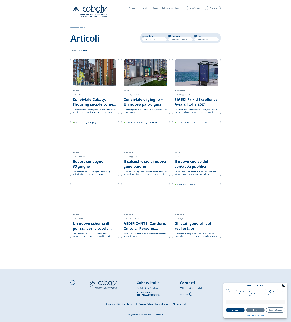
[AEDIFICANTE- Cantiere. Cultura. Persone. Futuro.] (145, 210)
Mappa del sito (180, 304)
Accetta (235, 310)
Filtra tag (197, 36)
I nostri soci (136, 17)
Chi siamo (133, 8)
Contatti (214, 8)
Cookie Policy (250, 315)
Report (76, 90)
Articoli (146, 8)
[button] (284, 285)
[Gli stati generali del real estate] (196, 210)
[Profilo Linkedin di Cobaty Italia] (191, 294)
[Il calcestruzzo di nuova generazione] (145, 148)
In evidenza (180, 90)
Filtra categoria (174, 36)
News (73, 50)
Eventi (155, 8)
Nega (255, 310)
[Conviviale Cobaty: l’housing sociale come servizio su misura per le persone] (94, 86)
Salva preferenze (275, 310)
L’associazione (137, 13)
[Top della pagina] (72, 282)
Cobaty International (171, 8)
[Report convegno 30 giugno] (94, 148)
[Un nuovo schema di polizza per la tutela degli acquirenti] (94, 210)
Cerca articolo (147, 36)
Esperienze (128, 152)
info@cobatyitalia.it (194, 288)
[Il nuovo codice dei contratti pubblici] (196, 148)
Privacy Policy (259, 315)
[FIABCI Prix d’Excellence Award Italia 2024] (196, 86)
